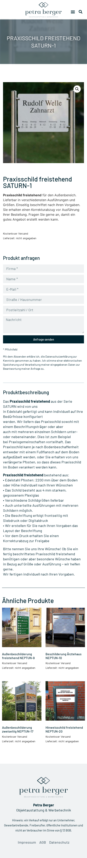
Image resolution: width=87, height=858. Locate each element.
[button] (73, 11)
